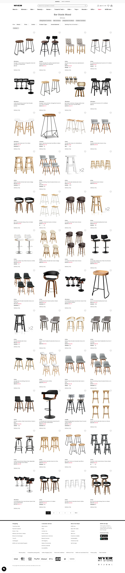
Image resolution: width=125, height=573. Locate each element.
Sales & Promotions (46, 543)
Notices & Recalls (46, 545)
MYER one (73, 526)
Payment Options (16, 528)
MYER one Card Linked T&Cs (82, 552)
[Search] (85, 6)
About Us (73, 533)
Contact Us (44, 531)
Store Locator (45, 533)
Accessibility (45, 548)
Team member (102, 552)
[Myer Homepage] (17, 6)
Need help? (4, 569)
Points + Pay (15, 531)
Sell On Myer (74, 543)
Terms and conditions (59, 552)
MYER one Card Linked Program (19, 543)
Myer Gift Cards (74, 528)
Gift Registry (45, 540)
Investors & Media (75, 536)
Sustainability (74, 538)
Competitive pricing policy (33, 552)
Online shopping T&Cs (47, 552)
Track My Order (16, 526)
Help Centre (44, 526)
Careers (73, 531)
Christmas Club (74, 540)
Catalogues (15, 540)
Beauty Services (45, 538)
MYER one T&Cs (70, 552)
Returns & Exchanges (17, 536)
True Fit (14, 538)
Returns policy (22, 552)
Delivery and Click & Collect (19, 533)
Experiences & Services (47, 536)
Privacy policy (94, 552)
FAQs (43, 528)
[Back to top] (121, 570)
